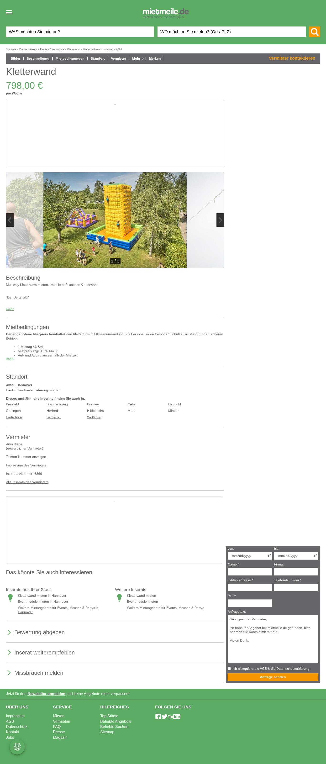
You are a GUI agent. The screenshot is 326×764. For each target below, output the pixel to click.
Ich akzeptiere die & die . (271, 668)
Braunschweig (57, 404)
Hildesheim (95, 411)
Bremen (93, 404)
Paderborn (14, 417)
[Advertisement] (115, 138)
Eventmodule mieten (142, 601)
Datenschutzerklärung (293, 668)
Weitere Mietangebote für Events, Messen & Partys (165, 608)
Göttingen (13, 411)
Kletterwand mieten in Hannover (42, 595)
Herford (52, 411)
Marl (131, 411)
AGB (263, 668)
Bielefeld (12, 404)
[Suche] (314, 31)
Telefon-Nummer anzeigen (26, 457)
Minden (173, 411)
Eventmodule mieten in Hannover (43, 601)
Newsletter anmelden (46, 694)
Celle (131, 404)
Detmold (174, 404)
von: (231, 548)
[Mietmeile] (166, 14)
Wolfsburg (94, 417)
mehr (10, 309)
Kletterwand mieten (141, 595)
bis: (276, 548)
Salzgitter (54, 417)
